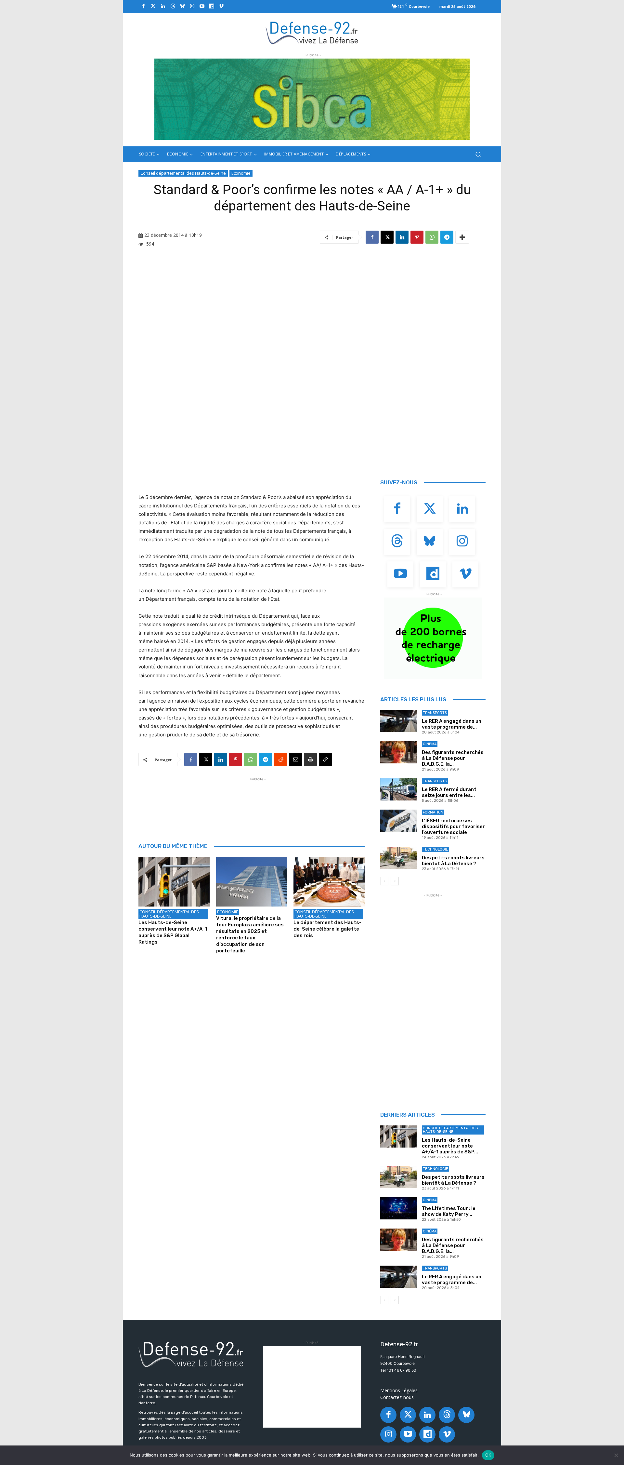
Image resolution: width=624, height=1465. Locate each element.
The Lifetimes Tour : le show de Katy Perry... (448, 1211)
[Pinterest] (416, 237)
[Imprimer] (310, 759)
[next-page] (395, 881)
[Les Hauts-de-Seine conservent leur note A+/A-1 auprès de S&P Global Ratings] (174, 882)
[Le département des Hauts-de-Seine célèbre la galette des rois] (329, 882)
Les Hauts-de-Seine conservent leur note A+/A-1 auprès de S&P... (450, 1146)
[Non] (616, 1455)
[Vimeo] (221, 6)
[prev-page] (384, 881)
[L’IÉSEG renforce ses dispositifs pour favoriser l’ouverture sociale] (398, 821)
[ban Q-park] (433, 638)
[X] (387, 237)
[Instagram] (192, 6)
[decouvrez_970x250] (312, 99)
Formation (433, 812)
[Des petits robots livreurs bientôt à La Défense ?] (398, 858)
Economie (241, 173)
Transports (435, 713)
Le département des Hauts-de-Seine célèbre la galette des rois (327, 929)
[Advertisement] (256, 797)
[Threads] (172, 6)
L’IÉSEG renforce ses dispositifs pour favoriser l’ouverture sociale (453, 826)
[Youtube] (202, 6)
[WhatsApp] (431, 237)
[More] (462, 237)
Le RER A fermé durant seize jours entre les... (449, 792)
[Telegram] (446, 237)
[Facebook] (143, 6)
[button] (478, 154)
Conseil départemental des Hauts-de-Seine (183, 173)
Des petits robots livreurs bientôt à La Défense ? (453, 861)
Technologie (435, 849)
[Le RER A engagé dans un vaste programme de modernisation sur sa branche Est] (398, 721)
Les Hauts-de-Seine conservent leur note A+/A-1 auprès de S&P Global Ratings (172, 932)
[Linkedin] (163, 6)
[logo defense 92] (312, 32)
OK (488, 1455)
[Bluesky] (182, 6)
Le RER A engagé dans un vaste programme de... (451, 724)
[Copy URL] (325, 759)
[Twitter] (153, 6)
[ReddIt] (280, 759)
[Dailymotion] (211, 6)
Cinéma (429, 744)
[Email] (295, 759)
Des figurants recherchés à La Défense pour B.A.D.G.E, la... (453, 758)
